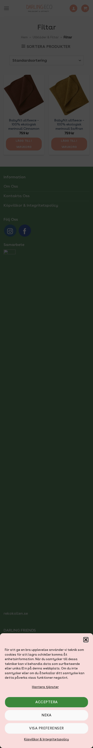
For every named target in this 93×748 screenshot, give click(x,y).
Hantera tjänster (45, 687)
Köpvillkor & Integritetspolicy (46, 739)
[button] (85, 639)
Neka (46, 715)
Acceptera (46, 702)
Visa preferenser (46, 728)
